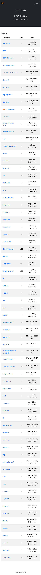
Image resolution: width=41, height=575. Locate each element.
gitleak (5, 528)
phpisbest (6, 440)
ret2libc (5, 286)
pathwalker (7, 469)
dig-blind (6, 102)
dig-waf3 (6, 87)
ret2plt (5, 293)
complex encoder (8, 359)
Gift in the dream (8, 249)
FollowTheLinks (8, 197)
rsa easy (5, 234)
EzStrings (6, 212)
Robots (5, 535)
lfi (3, 418)
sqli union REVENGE (10, 73)
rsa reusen (6, 219)
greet (4, 51)
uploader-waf (7, 425)
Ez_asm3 (6, 410)
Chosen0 (6, 491)
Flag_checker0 (7, 374)
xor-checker (7, 381)
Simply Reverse (8, 271)
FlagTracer (6, 205)
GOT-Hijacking (8, 58)
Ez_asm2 (6, 499)
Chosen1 (6, 403)
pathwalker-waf (8, 462)
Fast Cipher (7, 241)
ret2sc (5, 315)
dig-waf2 (6, 337)
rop (4, 300)
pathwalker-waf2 (9, 65)
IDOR (5, 153)
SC (4, 278)
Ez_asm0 (6, 513)
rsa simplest (7, 227)
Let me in (6, 161)
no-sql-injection (8, 131)
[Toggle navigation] (37, 3)
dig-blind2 (6, 43)
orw (4, 308)
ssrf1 (4, 484)
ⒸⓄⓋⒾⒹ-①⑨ (9, 366)
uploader (6, 432)
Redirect (6, 550)
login (4, 139)
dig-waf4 (6, 80)
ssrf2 (4, 477)
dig (4, 455)
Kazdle (5, 521)
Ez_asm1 (6, 506)
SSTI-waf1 (6, 183)
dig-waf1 (6, 344)
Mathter (6, 256)
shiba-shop (6, 557)
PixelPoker (6, 330)
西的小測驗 (7, 388)
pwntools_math (8, 322)
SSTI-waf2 (6, 168)
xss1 (4, 396)
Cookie (5, 543)
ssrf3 (4, 175)
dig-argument (7, 95)
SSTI (4, 190)
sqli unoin (6, 117)
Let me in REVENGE (9, 146)
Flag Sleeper (7, 264)
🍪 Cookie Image (8, 109)
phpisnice (6, 447)
